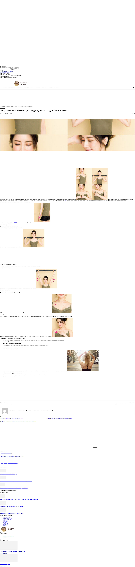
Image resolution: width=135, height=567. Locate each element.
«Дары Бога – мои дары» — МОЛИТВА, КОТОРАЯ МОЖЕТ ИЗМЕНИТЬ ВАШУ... (19, 499)
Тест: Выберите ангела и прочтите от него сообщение (12, 551)
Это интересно (5, 106)
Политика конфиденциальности (6, 72)
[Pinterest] (20, 116)
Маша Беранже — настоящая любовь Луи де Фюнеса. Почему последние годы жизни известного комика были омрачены (18, 421)
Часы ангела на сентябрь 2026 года (6, 453)
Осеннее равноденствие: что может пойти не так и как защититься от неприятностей (59, 418)
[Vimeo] (132, 78)
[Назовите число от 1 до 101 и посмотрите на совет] (3, 504)
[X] (131, 78)
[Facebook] (128, 78)
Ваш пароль (12, 69)
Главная (4, 535)
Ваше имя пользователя (14, 68)
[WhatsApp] (23, 116)
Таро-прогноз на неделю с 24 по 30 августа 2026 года (9, 463)
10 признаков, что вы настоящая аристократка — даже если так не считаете (11, 418)
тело (65, 200)
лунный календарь (50, 416)
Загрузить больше (3, 464)
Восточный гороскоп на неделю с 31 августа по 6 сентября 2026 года (12, 456)
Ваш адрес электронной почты (15, 75)
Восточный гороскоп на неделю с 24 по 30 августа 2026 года (10, 459)
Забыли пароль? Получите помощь (6, 71)
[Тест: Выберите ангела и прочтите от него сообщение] (9, 549)
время (15, 222)
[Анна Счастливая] (1, 113)
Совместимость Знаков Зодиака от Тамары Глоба (11, 513)
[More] (27, 116)
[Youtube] (134, 78)
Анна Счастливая (5, 113)
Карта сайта (5, 537)
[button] (133, 88)
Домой (1, 106)
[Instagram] (129, 78)
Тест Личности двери (5, 564)
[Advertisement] (67, 97)
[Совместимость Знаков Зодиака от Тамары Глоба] (3, 511)
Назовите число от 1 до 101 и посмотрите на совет (11, 506)
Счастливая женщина (4, 566)
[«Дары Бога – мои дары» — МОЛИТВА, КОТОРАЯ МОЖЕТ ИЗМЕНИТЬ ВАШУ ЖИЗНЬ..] (2, 497)
